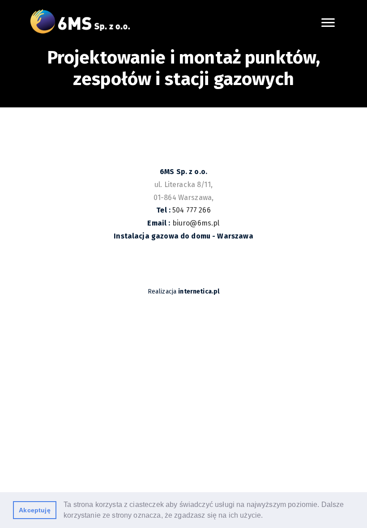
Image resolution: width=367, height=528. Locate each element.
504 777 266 (191, 210)
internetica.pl (198, 291)
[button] (266, 516)
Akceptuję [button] (34, 510)
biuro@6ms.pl (196, 223)
